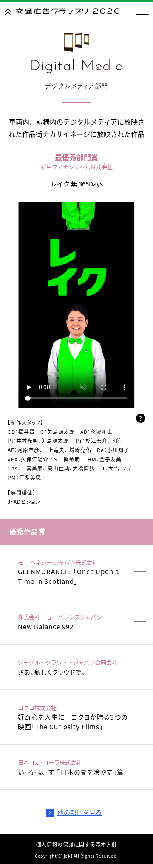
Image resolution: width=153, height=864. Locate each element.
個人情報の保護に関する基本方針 (76, 844)
